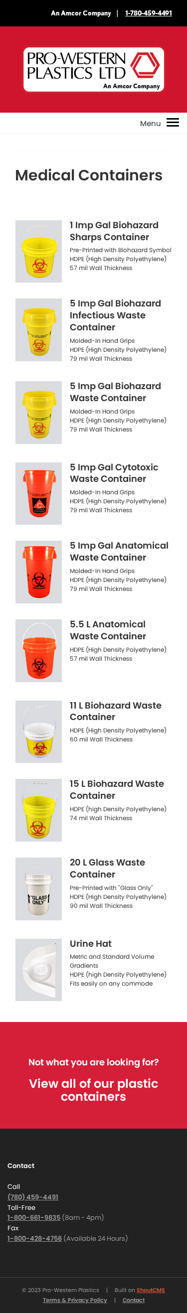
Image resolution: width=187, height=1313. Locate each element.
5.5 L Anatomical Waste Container (108, 630)
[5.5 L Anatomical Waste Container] (38, 650)
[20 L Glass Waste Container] (38, 889)
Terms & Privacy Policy (75, 1300)
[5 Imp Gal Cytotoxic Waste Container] (38, 493)
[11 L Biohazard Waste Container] (38, 732)
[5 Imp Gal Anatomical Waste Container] (38, 572)
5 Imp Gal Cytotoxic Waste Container (114, 473)
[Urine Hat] (38, 970)
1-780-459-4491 (148, 13)
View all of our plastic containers (93, 1090)
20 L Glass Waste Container (107, 868)
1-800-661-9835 (33, 1217)
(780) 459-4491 (32, 1197)
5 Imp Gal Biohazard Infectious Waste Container (115, 315)
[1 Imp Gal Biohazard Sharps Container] (38, 251)
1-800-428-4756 (34, 1238)
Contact (134, 1300)
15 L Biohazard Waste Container (117, 789)
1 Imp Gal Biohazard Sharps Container (114, 231)
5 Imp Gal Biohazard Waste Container (115, 392)
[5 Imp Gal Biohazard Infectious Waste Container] (38, 329)
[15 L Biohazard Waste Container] (38, 810)
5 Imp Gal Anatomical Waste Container (119, 551)
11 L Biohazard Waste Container (116, 711)
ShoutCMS (151, 1290)
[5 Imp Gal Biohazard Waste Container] (38, 412)
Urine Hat (91, 943)
